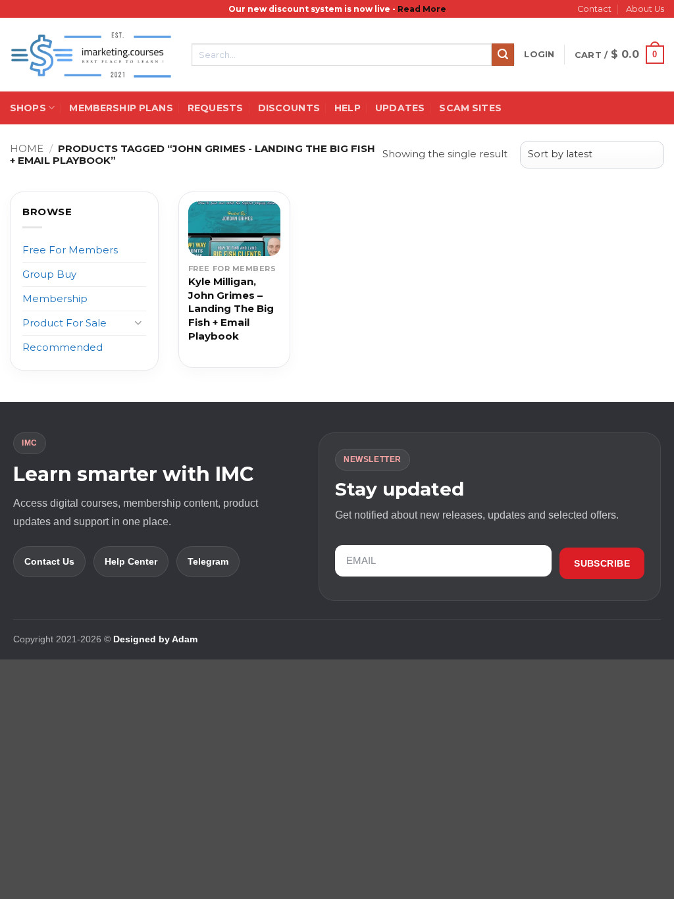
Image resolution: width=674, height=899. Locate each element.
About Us (645, 9)
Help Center (131, 561)
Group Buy (49, 274)
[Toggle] (138, 322)
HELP (347, 108)
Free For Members (70, 250)
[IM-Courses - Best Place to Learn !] (91, 55)
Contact (594, 9)
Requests (215, 108)
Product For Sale (64, 323)
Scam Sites (470, 108)
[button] (539, 54)
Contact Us (49, 561)
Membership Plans (120, 108)
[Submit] (503, 54)
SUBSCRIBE (602, 563)
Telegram (208, 561)
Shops (28, 108)
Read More (422, 9)
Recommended (62, 347)
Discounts (289, 108)
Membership (55, 298)
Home (26, 148)
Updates (400, 108)
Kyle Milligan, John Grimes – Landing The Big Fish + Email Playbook (231, 308)
